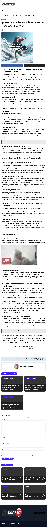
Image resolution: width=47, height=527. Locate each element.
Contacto (39, 523)
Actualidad (6, 378)
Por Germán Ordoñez (8, 29)
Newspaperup (4, 524)
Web (2, 449)
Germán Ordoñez (28, 366)
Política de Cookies (31, 523)
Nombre (3, 437)
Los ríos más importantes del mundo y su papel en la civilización (10, 387)
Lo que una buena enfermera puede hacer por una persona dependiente (32, 496)
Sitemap (44, 523)
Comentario (4, 419)
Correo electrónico (5, 443)
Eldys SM (6, 389)
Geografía (4, 19)
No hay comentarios (24, 29)
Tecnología (6, 469)
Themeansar (12, 524)
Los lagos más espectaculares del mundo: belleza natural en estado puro (11, 405)
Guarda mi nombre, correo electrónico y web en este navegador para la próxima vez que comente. (24, 455)
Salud (27, 486)
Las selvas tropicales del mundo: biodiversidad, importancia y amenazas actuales (34, 387)
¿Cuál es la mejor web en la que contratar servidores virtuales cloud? (32, 479)
